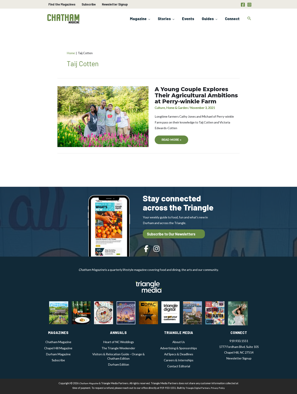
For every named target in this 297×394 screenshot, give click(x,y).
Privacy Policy (218, 388)
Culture (160, 108)
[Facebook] (243, 4)
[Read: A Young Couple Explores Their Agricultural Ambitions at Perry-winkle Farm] (102, 116)
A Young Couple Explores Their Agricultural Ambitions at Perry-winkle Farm (196, 95)
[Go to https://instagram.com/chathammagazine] (156, 249)
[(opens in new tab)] (149, 286)
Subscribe (89, 4)
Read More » (172, 141)
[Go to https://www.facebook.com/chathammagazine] (146, 249)
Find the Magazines (61, 4)
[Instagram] (249, 4)
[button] (148, 19)
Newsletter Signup (115, 4)
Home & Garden (177, 108)
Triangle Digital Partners (198, 388)
